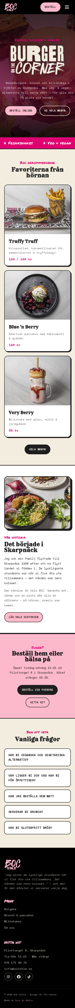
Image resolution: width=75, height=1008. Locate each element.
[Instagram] (8, 977)
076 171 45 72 (15, 963)
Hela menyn (37, 449)
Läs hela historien (23, 617)
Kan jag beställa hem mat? (31, 796)
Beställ (50, 7)
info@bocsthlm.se (18, 969)
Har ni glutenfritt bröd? (30, 828)
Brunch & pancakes (19, 915)
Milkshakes (13, 921)
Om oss (9, 928)
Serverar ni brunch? (25, 812)
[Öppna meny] (67, 7)
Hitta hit (37, 702)
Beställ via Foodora (37, 690)
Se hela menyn (55, 110)
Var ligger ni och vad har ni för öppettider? (33, 777)
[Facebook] (19, 977)
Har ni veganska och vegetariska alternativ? (36, 757)
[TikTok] (29, 977)
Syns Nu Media (23, 1000)
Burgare (10, 909)
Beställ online (20, 110)
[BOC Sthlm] (10, 7)
